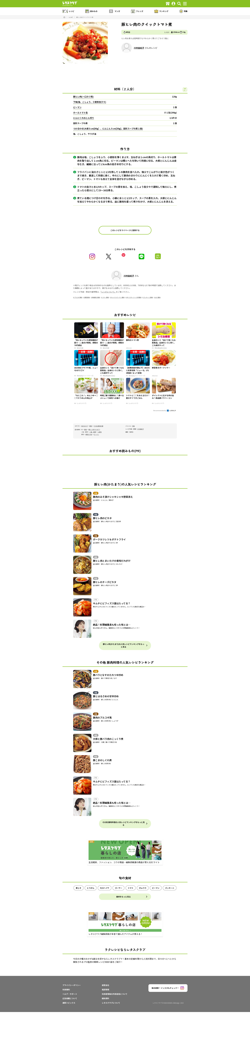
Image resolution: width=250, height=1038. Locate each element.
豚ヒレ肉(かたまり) (94, 429)
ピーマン (77, 107)
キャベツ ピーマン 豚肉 (117, 297)
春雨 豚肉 (87, 297)
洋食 (133, 426)
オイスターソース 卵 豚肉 (134, 297)
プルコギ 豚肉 (78, 297)
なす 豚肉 (157, 297)
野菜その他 (89, 434)
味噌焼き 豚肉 (96, 297)
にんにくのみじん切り (83, 117)
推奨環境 (105, 989)
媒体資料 (105, 998)
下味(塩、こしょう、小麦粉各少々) (89, 101)
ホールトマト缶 (80, 112)
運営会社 (105, 985)
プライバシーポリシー (72, 985)
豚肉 (90, 426)
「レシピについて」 (108, 292)
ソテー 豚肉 (105, 297)
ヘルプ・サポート (70, 994)
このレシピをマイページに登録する (125, 230)
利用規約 (66, 989)
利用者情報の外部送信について (114, 994)
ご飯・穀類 (92, 432)
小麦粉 (100, 432)
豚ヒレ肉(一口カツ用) (83, 96)
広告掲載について (70, 998)
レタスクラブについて (111, 1002)
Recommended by (160, 410)
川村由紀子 (139, 47)
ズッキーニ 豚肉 (148, 297)
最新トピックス (69, 1002)
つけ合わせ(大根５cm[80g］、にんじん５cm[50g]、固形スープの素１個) (108, 128)
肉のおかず (84, 426)
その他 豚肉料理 (98, 426)
